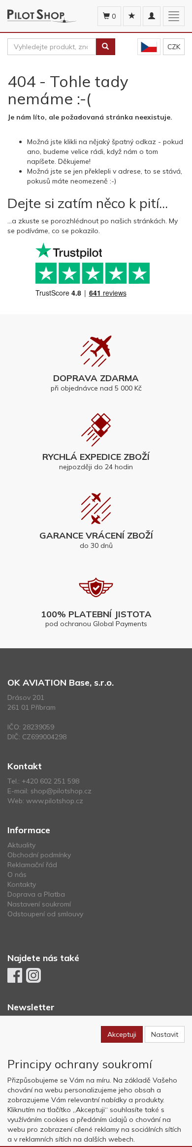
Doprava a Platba (36, 894)
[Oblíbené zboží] (132, 16)
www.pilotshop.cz (54, 800)
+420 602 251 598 (50, 781)
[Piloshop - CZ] (149, 47)
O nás (17, 874)
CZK (173, 46)
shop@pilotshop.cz (61, 790)
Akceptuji (121, 1034)
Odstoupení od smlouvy (45, 913)
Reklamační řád (32, 864)
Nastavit (164, 1034)
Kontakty (21, 884)
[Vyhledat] (105, 46)
